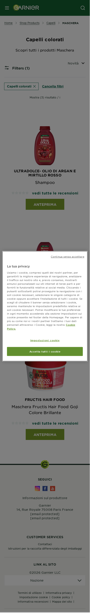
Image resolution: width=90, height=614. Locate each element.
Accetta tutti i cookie (45, 351)
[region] (44, 306)
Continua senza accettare (67, 256)
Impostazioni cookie (45, 340)
